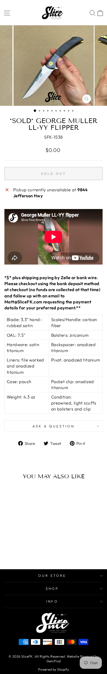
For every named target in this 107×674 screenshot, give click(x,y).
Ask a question (53, 426)
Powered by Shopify (53, 669)
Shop (52, 588)
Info (52, 601)
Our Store (52, 575)
